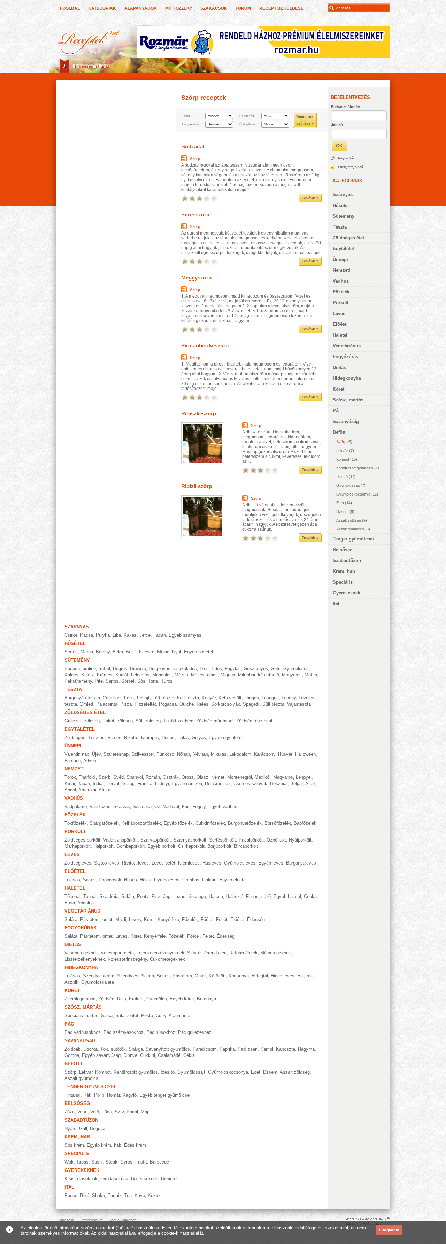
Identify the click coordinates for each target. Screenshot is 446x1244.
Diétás (339, 367)
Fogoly (199, 806)
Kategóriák (102, 8)
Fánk (129, 697)
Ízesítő (342, 477)
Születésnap (116, 754)
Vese (82, 1111)
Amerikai (87, 789)
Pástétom (182, 975)
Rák (87, 1095)
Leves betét (163, 863)
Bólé (84, 1195)
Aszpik (71, 982)
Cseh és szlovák (250, 783)
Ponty (142, 896)
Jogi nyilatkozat (122, 1220)
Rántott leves (135, 863)
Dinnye (130, 1055)
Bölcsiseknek (144, 1178)
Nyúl (176, 651)
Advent (90, 760)
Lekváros (140, 674)
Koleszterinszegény (127, 959)
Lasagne (270, 697)
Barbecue (159, 1162)
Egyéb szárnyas (185, 635)
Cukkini (147, 1055)
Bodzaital (192, 146)
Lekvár (342, 450)
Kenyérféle (168, 919)
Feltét (222, 919)
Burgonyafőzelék (245, 823)
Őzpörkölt (276, 840)
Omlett (86, 704)
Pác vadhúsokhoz (82, 1032)
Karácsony (264, 754)
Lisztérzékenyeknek (84, 959)
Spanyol (134, 777)
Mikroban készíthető (258, 674)
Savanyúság (346, 421)
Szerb (104, 777)
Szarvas (121, 806)
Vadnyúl (171, 806)
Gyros (126, 1162)
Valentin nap (76, 754)
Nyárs (70, 1128)
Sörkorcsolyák (225, 704)
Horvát (113, 783)
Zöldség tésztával (254, 720)
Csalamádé (169, 1055)
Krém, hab (344, 571)
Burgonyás (159, 668)
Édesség (256, 919)
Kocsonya (239, 975)
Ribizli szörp (196, 486)
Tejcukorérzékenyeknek (160, 952)
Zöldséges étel (348, 237)
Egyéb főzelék (178, 823)
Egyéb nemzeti (187, 783)
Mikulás (218, 754)
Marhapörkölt (77, 846)
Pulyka (103, 635)
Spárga (136, 1049)
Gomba (71, 1055)
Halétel (340, 335)
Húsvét (285, 754)
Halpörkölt (103, 846)
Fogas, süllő (258, 896)
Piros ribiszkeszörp (205, 345)
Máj (144, 1111)
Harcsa (216, 896)
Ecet (340, 503)
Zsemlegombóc (79, 998)
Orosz (188, 777)
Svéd (118, 777)
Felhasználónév (345, 107)
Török (70, 777)
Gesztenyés (256, 668)
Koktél (154, 1195)
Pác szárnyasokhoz (123, 1032)
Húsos (168, 737)
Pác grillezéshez (195, 1032)
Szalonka (142, 806)
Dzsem (342, 511)
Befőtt (339, 432)
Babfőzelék (305, 823)
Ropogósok (110, 879)
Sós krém (74, 1145)
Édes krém (135, 1145)
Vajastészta (299, 704)
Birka (118, 651)
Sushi (97, 1162)
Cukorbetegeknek (167, 959)
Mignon (228, 674)
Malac (163, 651)
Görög (128, 783)
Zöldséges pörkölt (82, 840)
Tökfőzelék (75, 823)
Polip (99, 1095)
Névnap (200, 754)
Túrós (166, 681)
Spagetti (251, 704)
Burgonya (206, 998)
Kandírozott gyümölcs (354, 468)
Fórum (243, 8)
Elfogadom (389, 1230)
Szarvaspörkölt (155, 840)
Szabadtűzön (347, 560)
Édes (217, 668)
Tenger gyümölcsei (353, 539)
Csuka (310, 896)
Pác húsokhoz (160, 1032)
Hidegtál (260, 975)
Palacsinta (106, 704)
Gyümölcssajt (348, 485)
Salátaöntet (126, 1015)
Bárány (103, 651)
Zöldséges (74, 737)
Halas (183, 737)
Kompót (342, 459)
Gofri (275, 668)
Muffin (311, 674)
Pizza (126, 704)
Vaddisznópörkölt (120, 840)
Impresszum (91, 1220)
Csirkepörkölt (191, 846)
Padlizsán (247, 1049)
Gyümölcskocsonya (353, 494)
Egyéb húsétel (198, 651)
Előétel (340, 324)
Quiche (186, 704)
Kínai (69, 783)
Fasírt (141, 1162)
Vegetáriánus (347, 345)
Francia (144, 783)
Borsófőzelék (277, 823)
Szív (119, 1111)
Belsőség (343, 549)
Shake (98, 1195)
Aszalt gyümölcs (350, 529)
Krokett (136, 998)
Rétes (202, 704)
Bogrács (98, 1128)
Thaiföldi (87, 777)
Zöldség (106, 998)
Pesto (147, 1015)
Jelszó (337, 125)
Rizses (114, 737)
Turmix (115, 1195)
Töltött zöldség (178, 720)
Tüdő (107, 1111)
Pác (337, 410)
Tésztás (96, 737)
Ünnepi (340, 259)
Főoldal (70, 8)
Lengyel (304, 777)
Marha (86, 651)
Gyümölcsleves (239, 863)
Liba (117, 635)
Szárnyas (343, 194)
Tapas (82, 1162)
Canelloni (112, 697)
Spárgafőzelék (104, 823)
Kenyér (209, 697)
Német (217, 777)
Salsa (107, 1015)
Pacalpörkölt (251, 840)
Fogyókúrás (345, 356)
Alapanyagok (140, 8)
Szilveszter (142, 754)
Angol (70, 789)
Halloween (305, 754)
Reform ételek (243, 952)
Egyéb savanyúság (101, 1055)
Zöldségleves (77, 863)
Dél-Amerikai (218, 783)
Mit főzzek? (178, 8)
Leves (339, 313)
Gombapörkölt (130, 846)
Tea (128, 1195)
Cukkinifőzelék (210, 823)
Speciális (343, 582)
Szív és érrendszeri (206, 952)
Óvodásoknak (114, 1178)
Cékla (189, 1055)
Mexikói (262, 777)
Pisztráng (160, 896)
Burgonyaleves (301, 863)
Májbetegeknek (275, 952)
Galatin (209, 879)
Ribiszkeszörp (198, 413)
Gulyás (199, 737)
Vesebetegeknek (81, 952)
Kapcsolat (65, 1220)
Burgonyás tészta (82, 697)
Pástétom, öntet (96, 919)
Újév (96, 754)
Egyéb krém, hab (104, 1145)
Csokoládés (185, 668)
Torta (153, 681)
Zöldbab (72, 1049)
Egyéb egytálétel (226, 737)
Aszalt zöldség (348, 520)
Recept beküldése (281, 8)
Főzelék (341, 291)
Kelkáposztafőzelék (141, 823)
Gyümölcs (156, 998)
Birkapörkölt (246, 846)
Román (153, 777)
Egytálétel (343, 248)
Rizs (121, 998)
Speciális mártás (81, 1015)
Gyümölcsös (296, 668)
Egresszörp (195, 214)
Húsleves (211, 863)
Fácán (159, 635)
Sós (141, 681)
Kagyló (130, 1095)
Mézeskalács (204, 674)
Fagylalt (233, 668)
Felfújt (143, 697)
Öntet (200, 975)
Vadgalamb (75, 806)
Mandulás (162, 674)
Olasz (202, 777)
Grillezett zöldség (82, 720)
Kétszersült (229, 697)
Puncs (70, 1195)
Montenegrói (239, 777)
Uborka (90, 1049)
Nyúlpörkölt (300, 840)
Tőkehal (72, 896)
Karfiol (266, 1049)
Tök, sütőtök (113, 1049)
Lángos (251, 697)
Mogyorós (292, 674)
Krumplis (150, 737)
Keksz (87, 674)
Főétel (207, 919)
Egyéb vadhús (222, 806)
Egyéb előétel (233, 879)
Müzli (120, 919)
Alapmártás (180, 1015)
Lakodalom (240, 754)
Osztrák (171, 777)
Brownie (138, 668)
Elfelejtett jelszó (350, 167)
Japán (84, 783)
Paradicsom (205, 1049)
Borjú (131, 651)
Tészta (340, 227)
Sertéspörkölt (222, 840)
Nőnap (183, 754)
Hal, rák (305, 975)
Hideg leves (282, 975)
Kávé (139, 1195)
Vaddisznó (100, 806)
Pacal (132, 1111)
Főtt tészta (163, 697)
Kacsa (86, 635)
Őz (157, 806)
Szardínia (108, 896)
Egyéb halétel (287, 896)
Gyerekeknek (346, 593)
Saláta (127, 896)
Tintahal (72, 1095)
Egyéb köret (182, 998)
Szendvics (127, 975)
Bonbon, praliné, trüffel (87, 668)
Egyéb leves (270, 863)
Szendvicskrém (98, 975)
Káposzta (285, 1049)
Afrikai (105, 789)
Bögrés (120, 668)
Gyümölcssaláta (97, 982)
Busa (69, 902)
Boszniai (278, 783)
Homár (113, 1095)
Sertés (71, 651)
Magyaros (283, 777)
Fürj (186, 806)
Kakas (130, 635)
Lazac (179, 896)
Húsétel (341, 205)
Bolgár (296, 783)
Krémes (105, 674)
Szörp (341, 442)
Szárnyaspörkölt (190, 840)
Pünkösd (165, 754)
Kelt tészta (188, 697)
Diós (204, 668)
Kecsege (197, 896)
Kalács (71, 674)
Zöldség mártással (214, 720)
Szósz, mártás (348, 399)
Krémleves (189, 863)
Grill (83, 1128)
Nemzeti (341, 270)
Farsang (72, 760)
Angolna (85, 902)
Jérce (145, 635)
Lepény (289, 697)
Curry (161, 1015)
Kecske (146, 651)
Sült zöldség (148, 720)
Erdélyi (162, 783)
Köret (338, 389)
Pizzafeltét (145, 704)
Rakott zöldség (117, 720)
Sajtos (112, 681)
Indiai (98, 783)
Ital (336, 603)
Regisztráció (348, 158)
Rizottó (131, 737)
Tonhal (90, 896)
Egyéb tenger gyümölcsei (165, 1095)
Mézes (181, 674)
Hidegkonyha (347, 378)
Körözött (217, 975)
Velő (94, 1111)
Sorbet (127, 681)
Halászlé (234, 896)
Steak (111, 1162)
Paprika (227, 1049)
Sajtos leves (106, 863)
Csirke (70, 635)
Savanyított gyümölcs (168, 1049)
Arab (310, 783)
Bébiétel (169, 1178)
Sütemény (343, 216)
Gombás (190, 879)
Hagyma (306, 1049)
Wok (69, 1162)
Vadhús (341, 281)
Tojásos (72, 879)
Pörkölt (340, 302)
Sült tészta (273, 704)
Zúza (69, 1111)
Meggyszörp (196, 278)
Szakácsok (213, 8)
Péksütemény (78, 681)
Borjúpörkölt (219, 846)
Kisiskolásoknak (81, 1178)
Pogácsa (168, 704)
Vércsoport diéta (117, 952)
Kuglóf (121, 674)
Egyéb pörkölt (161, 846)
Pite (99, 681)
